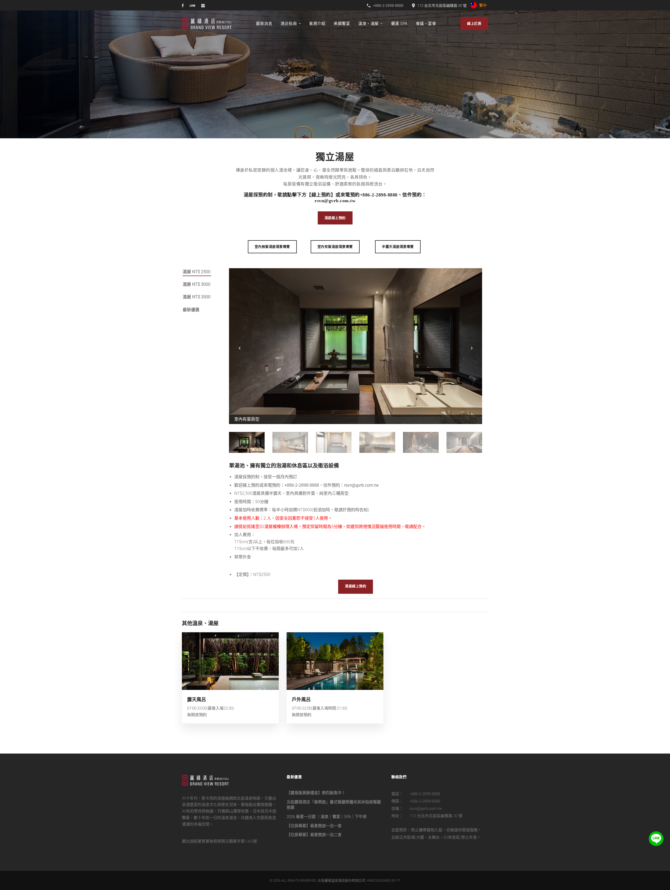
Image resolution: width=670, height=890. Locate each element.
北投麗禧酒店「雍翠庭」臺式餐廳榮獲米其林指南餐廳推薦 (334, 805)
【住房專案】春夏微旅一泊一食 (314, 825)
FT (398, 880)
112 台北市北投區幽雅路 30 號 (436, 816)
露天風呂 (196, 699)
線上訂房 (474, 23)
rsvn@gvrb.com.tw (335, 200)
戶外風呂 (301, 699)
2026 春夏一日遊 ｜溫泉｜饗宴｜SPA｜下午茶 (327, 816)
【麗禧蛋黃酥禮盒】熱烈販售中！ (316, 792)
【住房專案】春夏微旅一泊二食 (314, 834)
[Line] (656, 838)
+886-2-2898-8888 (379, 194)
